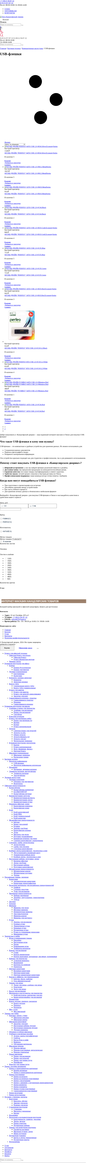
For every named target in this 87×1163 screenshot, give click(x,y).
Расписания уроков (21, 757)
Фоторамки (13, 1115)
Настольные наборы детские (25, 1026)
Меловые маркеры (21, 910)
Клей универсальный (22, 816)
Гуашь (16, 952)
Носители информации (18, 761)
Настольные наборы (21, 865)
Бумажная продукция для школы (17, 706)
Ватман (16, 722)
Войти (7, 1156)
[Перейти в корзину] (0, 29)
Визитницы (18, 784)
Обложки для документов (24, 781)
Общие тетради (19, 735)
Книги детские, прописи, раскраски (23, 1001)
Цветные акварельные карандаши (27, 975)
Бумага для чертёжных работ (20, 718)
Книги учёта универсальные (25, 688)
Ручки (11, 920)
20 (9, 565)
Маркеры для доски (21, 908)
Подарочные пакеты (21, 1140)
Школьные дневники (22, 755)
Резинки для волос (21, 1105)
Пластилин (18, 987)
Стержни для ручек (21, 889)
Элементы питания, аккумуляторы (22, 771)
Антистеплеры (19, 845)
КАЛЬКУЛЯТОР (20, 792)
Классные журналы (16, 716)
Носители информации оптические (27, 765)
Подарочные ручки (21, 930)
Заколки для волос (21, 1103)
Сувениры (18, 1109)
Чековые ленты (15, 661)
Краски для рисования (17, 950)
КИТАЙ (7, 531)
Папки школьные (15, 1054)
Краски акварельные (22, 954)
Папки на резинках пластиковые (26, 1079)
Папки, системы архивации (15, 1066)
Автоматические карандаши (24, 881)
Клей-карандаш (20, 818)
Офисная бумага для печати (19, 655)
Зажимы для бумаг (21, 828)
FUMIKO (7, 519)
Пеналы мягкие (20, 1048)
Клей (11, 810)
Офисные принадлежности (15, 786)
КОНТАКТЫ (10, 13)
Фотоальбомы (14, 1142)
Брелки (16, 1113)
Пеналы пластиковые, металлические (28, 1050)
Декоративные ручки (22, 926)
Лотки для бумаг (20, 863)
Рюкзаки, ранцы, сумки (18, 1015)
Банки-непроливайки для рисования (28, 997)
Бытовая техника (14, 48)
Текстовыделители (21, 914)
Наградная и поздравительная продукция (25, 1117)
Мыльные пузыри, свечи (23, 1131)
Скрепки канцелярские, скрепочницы (28, 841)
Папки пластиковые (17, 1075)
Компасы (17, 1042)
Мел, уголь (13, 1009)
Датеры (16, 875)
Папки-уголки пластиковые (24, 1089)
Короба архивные (20, 1070)
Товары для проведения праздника (22, 1127)
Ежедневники (19, 674)
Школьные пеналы (16, 1046)
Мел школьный (19, 1011)
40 (9, 574)
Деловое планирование (18, 672)
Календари (18, 676)
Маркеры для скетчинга (23, 918)
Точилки (12, 904)
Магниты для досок (21, 834)
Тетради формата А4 (21, 737)
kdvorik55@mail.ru (19, 619)
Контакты (8, 636)
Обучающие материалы (23, 1044)
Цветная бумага (20, 751)
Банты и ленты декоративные (25, 1138)
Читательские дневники (23, 741)
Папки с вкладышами (22, 1081)
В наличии (7, 541)
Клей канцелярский (21, 812)
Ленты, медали (19, 1121)
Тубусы (16, 900)
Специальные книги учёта (24, 686)
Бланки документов (21, 670)
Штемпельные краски (22, 871)
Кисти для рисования (17, 991)
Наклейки (17, 940)
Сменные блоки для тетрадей (25, 731)
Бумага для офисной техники (16, 653)
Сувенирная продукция (18, 1107)
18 (9, 563)
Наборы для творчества (18, 959)
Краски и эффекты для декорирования (24, 977)
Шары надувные (20, 1134)
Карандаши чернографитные (25, 883)
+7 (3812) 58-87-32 (7, 1)
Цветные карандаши (17, 969)
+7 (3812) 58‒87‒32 (19, 617)
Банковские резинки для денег (25, 838)
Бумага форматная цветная (24, 659)
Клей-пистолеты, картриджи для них (28, 995)
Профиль (8, 1152)
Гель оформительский (22, 981)
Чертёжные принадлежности (20, 893)
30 (9, 570)
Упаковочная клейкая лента (24, 855)
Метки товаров (6, 539)
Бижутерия (13, 1099)
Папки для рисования (22, 712)
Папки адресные (20, 1123)
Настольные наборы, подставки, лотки (24, 859)
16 (9, 561)
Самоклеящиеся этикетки (23, 700)
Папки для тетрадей (21, 1058)
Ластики (12, 902)
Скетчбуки (18, 714)
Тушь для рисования (21, 891)
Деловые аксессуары (13, 777)
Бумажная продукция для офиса (17, 663)
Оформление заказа (25, 648)
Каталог (8, 632)
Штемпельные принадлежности (21, 869)
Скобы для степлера (21, 847)
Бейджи (17, 822)
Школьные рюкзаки (21, 1018)
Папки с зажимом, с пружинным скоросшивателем (33, 1083)
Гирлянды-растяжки (21, 1129)
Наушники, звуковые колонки (25, 769)
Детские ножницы (21, 1030)
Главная (3, 48)
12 (9, 558)
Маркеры (12, 906)
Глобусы (17, 1038)
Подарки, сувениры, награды (16, 1097)
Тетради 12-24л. (20, 733)
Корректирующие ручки (23, 802)
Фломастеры (14, 999)
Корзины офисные (21, 861)
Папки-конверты (20, 1085)
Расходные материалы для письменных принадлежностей (31, 885)
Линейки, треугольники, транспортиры (29, 897)
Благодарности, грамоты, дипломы (27, 1119)
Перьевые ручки (20, 928)
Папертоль (18, 967)
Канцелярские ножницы (23, 806)
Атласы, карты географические (26, 1036)
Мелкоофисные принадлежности (22, 820)
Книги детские (19, 1003)
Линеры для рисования (22, 922)
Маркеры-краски (20, 916)
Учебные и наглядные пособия (21, 1034)
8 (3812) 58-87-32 (20, 38)
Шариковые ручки (21, 934)
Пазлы (16, 944)
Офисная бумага (20, 657)
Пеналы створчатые (21, 1052)
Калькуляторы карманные (24, 790)
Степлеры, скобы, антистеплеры (21, 843)
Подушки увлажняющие (23, 836)
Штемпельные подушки (23, 873)
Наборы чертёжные (21, 895)
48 (9, 577)
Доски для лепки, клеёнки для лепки (28, 985)
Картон (16, 745)
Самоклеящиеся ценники (23, 704)
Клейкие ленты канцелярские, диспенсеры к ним (28, 851)
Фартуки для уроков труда (19, 1064)
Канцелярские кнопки (22, 830)
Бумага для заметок (16, 690)
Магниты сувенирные (22, 1111)
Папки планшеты (20, 1087)
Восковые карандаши (22, 971)
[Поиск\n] (22, 1160)
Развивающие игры (21, 946)
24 (9, 567)
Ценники (17, 702)
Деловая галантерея (16, 779)
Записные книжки (21, 682)
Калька (16, 725)
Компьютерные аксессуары (32, 48)
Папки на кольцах (21, 1077)
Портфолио (18, 1062)
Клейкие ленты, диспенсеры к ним (27, 857)
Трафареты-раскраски (22, 948)
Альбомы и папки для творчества (22, 708)
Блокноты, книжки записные (20, 678)
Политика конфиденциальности (17, 638)
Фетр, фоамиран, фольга (23, 749)
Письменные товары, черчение (17, 877)
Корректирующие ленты (23, 800)
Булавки (17, 826)
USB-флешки (19, 763)
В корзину (8, 161)
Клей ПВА (18, 814)
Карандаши (13, 879)
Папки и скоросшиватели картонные (23, 1068)
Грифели (17, 887)
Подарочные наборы (22, 1125)
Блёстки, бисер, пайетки (23, 979)
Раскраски (18, 1007)
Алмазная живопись (21, 961)
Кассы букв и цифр (21, 1040)
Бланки (12, 666)
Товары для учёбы (12, 1013)
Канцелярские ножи (21, 808)
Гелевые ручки (19, 924)
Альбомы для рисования (23, 710)
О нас (7, 634)
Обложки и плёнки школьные (20, 1032)
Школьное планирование (19, 753)
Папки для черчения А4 (23, 720)
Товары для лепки (16, 983)
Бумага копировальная (22, 727)
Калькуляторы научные (23, 794)
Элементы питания (21, 773)
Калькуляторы (14, 788)
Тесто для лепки (20, 989)
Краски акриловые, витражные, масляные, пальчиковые (35, 956)
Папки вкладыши (16, 1093)
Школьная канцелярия (17, 1022)
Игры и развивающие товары (20, 938)
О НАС (7, 9)
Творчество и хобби (12, 936)
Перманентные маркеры (23, 912)
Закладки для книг (21, 696)
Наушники (13, 767)
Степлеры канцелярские (23, 849)
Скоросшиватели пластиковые (25, 1091)
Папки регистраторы (17, 1095)
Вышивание (18, 963)
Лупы (16, 832)
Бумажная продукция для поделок (22, 743)
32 (9, 572)
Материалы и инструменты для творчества (25, 993)
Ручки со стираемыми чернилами (27, 932)
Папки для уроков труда (23, 1060)
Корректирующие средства (19, 796)
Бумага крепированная (22, 747)
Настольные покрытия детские (25, 1028)
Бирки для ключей (21, 824)
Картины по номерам (22, 965)
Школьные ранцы (20, 1020)
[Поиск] (22, 25)
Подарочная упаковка (17, 1136)
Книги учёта (14, 684)
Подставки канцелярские (23, 867)
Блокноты (17, 680)
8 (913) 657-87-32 (6, 3)
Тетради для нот (20, 739)
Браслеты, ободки (20, 1101)
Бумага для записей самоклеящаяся (27, 694)
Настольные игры (20, 942)
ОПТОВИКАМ (11, 11)
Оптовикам (9, 1148)
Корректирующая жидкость (24, 798)
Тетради (12, 729)
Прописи (17, 1005)
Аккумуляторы (19, 775)
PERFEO (7, 522)
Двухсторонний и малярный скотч (27, 853)
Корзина (7, 648)
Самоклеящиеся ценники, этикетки (22, 698)
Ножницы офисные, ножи (19, 804)
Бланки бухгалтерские (22, 668)
